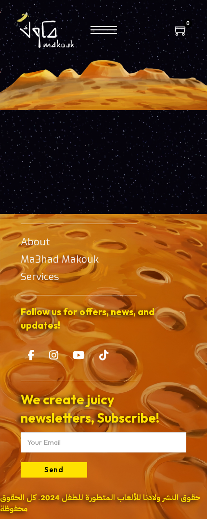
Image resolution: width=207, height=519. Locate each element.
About (35, 242)
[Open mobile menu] (104, 30)
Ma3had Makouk (60, 259)
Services (40, 276)
